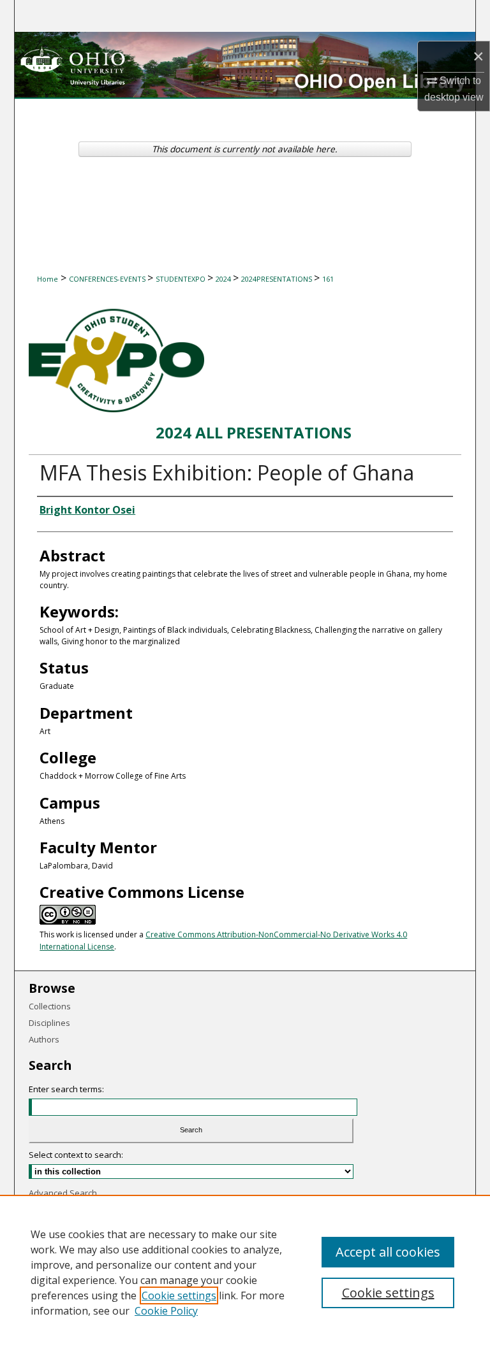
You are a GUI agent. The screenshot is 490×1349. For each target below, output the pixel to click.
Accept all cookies (388, 1251)
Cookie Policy (166, 1311)
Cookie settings (179, 1295)
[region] (245, 1272)
